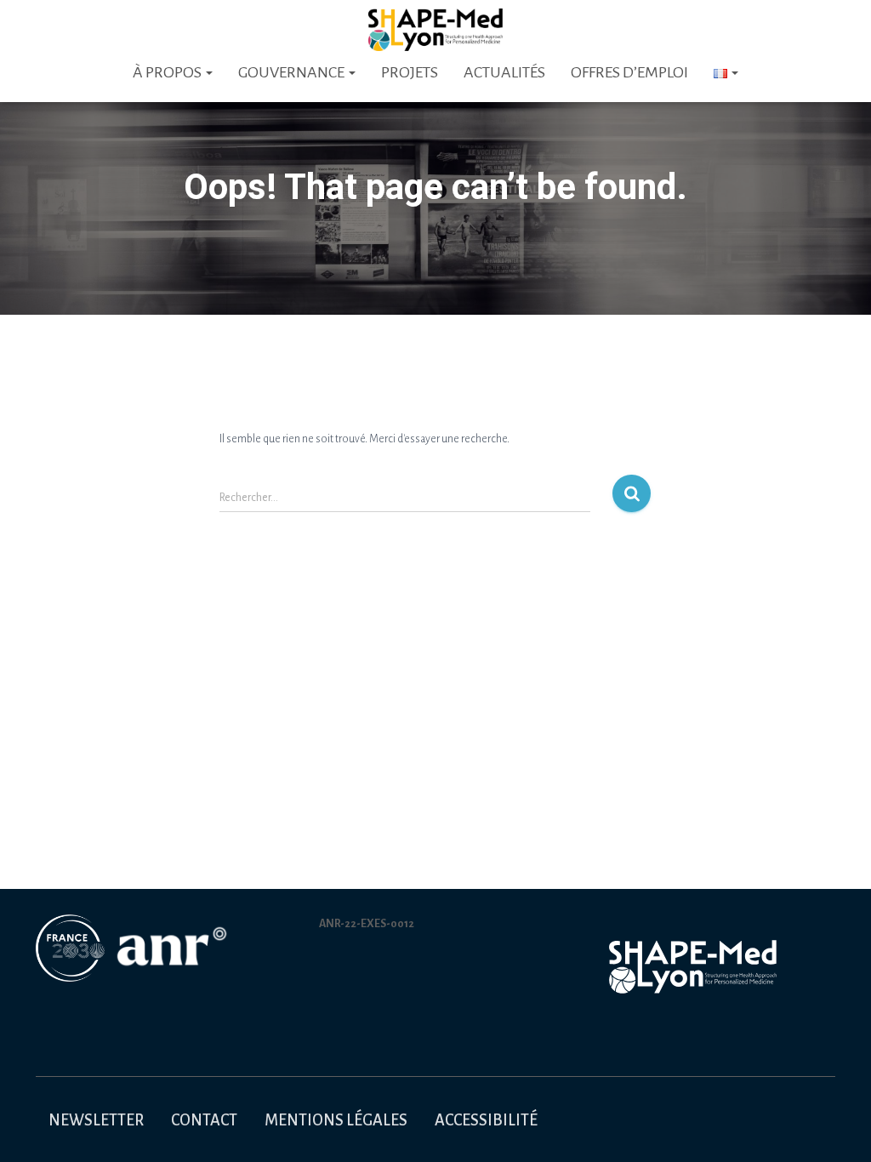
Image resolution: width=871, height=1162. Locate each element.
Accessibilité (486, 1120)
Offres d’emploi (629, 72)
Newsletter (96, 1120)
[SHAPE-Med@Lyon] (435, 30)
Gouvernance (292, 72)
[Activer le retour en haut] (837, 1128)
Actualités (504, 72)
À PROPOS (168, 72)
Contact (204, 1120)
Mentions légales (336, 1120)
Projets (409, 72)
